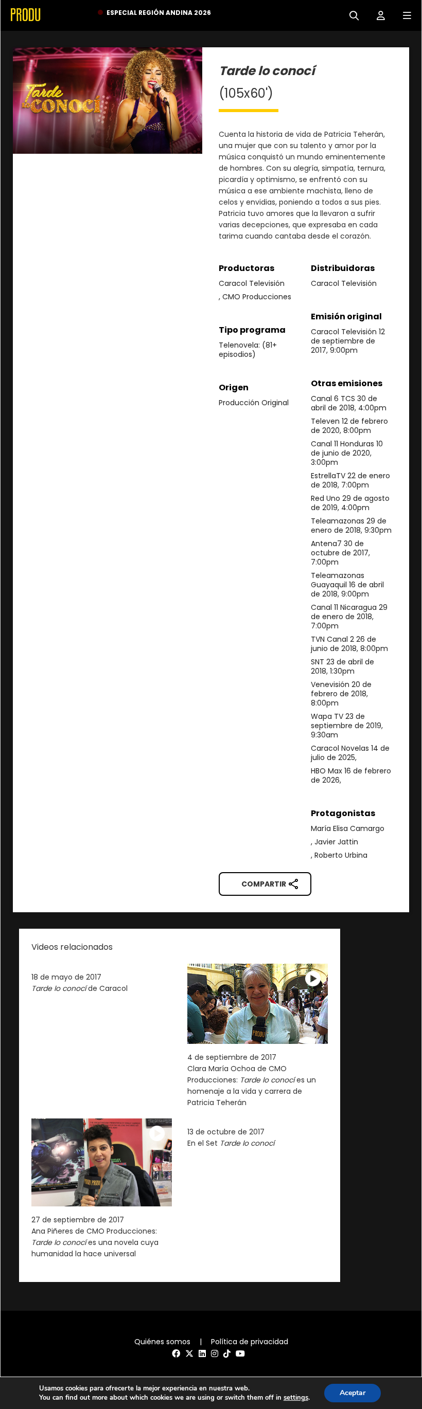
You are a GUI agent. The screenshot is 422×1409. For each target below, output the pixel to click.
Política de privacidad (249, 1341)
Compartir (263, 884)
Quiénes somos (162, 1341)
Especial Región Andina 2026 (159, 12)
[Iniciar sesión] (377, 14)
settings (296, 1397)
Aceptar (352, 1393)
